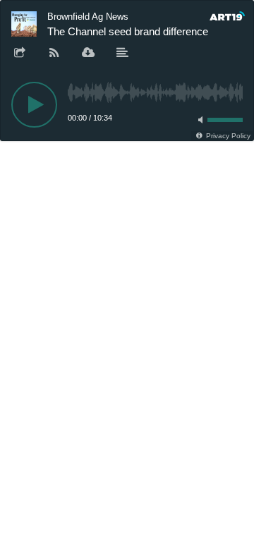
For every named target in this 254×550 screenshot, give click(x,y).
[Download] (88, 53)
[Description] (123, 53)
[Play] (34, 105)
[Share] (20, 53)
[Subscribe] (54, 53)
